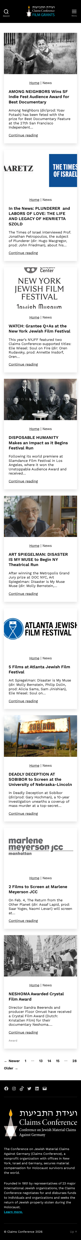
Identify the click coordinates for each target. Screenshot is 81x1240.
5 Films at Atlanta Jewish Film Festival (39, 669)
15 (57, 1061)
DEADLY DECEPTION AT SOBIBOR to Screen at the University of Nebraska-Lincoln (40, 779)
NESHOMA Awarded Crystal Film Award (36, 996)
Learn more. (13, 1212)
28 (74, 1061)
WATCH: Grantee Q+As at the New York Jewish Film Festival (39, 328)
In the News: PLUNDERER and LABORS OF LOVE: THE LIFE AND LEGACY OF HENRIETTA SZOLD (39, 216)
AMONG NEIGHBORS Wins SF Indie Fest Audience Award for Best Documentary (39, 96)
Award (13, 1040)
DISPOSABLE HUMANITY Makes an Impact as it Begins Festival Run (38, 442)
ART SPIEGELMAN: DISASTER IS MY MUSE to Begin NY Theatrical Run (38, 559)
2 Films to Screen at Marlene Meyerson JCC (38, 889)
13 (41, 1061)
